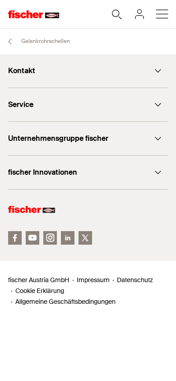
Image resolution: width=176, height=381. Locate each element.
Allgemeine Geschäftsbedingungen (65, 301)
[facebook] (15, 238)
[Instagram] (50, 238)
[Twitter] (85, 238)
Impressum (93, 280)
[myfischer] (139, 14)
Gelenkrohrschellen (45, 41)
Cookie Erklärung (39, 291)
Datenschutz (135, 280)
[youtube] (32, 238)
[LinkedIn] (67, 238)
